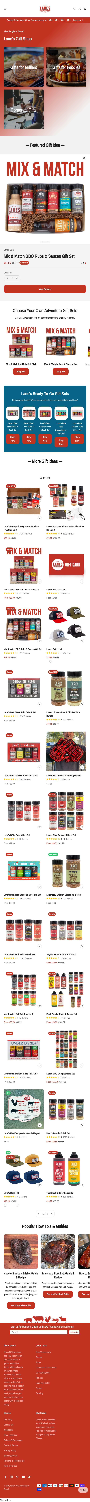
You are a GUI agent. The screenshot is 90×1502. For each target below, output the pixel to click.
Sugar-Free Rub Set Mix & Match (61, 954)
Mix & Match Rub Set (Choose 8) (18, 1014)
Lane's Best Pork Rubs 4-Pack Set (19, 954)
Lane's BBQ (9, 249)
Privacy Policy (10, 1450)
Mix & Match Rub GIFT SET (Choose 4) (21, 589)
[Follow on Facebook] (5, 1476)
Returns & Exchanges (13, 1440)
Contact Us (8, 1424)
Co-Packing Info (42, 1372)
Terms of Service (11, 1445)
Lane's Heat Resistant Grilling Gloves (63, 775)
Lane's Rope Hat (11, 1192)
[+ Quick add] (40, 518)
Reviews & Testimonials (14, 1460)
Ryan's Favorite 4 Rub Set (58, 1133)
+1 (17, 1205)
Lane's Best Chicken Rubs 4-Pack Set (21, 775)
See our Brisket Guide (21, 1305)
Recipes (39, 1377)
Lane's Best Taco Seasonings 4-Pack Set (22, 894)
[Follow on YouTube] (23, 1476)
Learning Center (42, 1382)
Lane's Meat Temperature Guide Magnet (22, 1133)
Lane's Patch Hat (54, 649)
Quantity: (8, 272)
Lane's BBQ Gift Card (56, 589)
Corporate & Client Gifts (46, 1367)
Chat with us (5, 1500)
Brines (38, 1362)
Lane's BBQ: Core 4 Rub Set (17, 835)
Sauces (39, 1357)
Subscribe (74, 1332)
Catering (39, 1393)
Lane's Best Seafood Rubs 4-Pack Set (21, 1073)
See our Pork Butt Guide (58, 1294)
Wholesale (8, 1429)
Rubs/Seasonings (43, 1352)
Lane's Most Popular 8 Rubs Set (61, 835)
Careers (39, 1388)
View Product (45, 289)
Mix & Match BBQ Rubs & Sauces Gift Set (39, 256)
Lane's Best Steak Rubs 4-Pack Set (20, 712)
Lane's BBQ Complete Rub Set (60, 1073)
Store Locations (10, 1435)
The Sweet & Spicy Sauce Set (59, 1192)
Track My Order (10, 1465)
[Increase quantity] (16, 278)
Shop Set (21, 371)
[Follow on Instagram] (11, 1476)
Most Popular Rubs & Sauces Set (61, 1014)
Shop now (77, 20)
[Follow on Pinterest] (17, 1476)
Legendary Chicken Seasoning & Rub (63, 894)
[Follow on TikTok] (29, 1476)
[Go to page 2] (51, 1213)
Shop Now (12, 438)
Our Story (8, 1419)
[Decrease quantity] (7, 278)
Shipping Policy (10, 1455)
